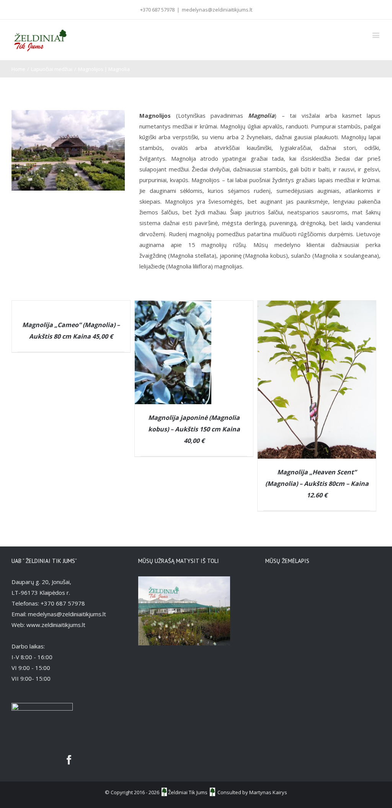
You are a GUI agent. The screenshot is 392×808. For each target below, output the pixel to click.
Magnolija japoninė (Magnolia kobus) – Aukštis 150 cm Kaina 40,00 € (194, 429)
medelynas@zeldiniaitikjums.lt (217, 9)
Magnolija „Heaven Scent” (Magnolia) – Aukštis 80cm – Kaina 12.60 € (317, 483)
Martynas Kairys (268, 792)
